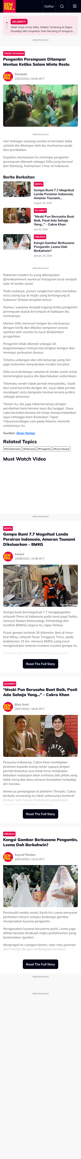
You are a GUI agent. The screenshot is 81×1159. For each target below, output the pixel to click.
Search (62, 6)
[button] (6, 22)
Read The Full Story (40, 664)
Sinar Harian (25, 433)
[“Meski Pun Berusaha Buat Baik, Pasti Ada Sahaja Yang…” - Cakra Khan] (17, 215)
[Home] (9, 6)
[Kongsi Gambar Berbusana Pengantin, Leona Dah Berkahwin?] (17, 242)
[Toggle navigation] (74, 6)
